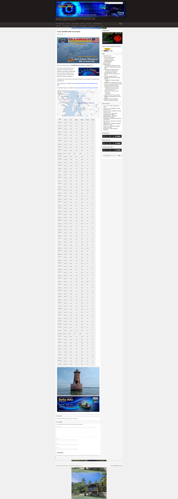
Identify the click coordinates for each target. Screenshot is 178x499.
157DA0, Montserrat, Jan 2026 (110, 72)
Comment (58, 426)
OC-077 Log (107, 93)
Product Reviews (75, 23)
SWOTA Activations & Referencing (111, 100)
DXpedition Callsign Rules (109, 60)
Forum (102, 26)
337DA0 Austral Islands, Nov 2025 (111, 85)
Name (57, 438)
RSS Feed (120, 23)
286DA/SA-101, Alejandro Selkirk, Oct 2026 (112, 82)
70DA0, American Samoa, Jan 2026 (111, 90)
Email (57, 443)
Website (57, 447)
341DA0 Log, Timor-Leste (110, 89)
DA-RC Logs (89, 23)
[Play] (104, 136)
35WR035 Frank (106, 123)
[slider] (119, 136)
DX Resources (74, 26)
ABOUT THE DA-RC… (107, 56)
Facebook (121, 23)
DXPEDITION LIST (106, 64)
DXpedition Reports (97, 23)
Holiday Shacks (92, 26)
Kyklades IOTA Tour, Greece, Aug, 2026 (112, 95)
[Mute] (116, 136)
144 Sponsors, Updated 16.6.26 (111, 70)
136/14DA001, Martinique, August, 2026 (112, 65)
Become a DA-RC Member (109, 57)
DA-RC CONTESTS (107, 62)
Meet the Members (60, 23)
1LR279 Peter (106, 128)
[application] (112, 136)
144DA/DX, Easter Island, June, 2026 (111, 69)
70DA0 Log (107, 92)
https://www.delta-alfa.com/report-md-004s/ (87, 87)
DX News (68, 23)
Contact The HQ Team (108, 58)
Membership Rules (108, 61)
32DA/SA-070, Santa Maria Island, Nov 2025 (113, 84)
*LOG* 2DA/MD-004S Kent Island (68, 31)
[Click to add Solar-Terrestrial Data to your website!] (112, 43)
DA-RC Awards (66, 26)
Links (98, 26)
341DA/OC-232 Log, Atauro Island (112, 88)
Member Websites (83, 26)
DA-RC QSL (58, 26)
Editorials (83, 23)
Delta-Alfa (91, 9)
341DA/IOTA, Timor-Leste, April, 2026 (111, 86)
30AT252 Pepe (106, 118)
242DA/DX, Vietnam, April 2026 (110, 76)
